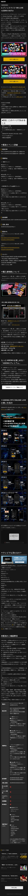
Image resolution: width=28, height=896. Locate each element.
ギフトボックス (16, 324)
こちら (6, 94)
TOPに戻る (14, 887)
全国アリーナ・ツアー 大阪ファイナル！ (8, 867)
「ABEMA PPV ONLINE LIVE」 (14, 93)
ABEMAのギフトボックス (17, 346)
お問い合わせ (19, 96)
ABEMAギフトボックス (13, 320)
